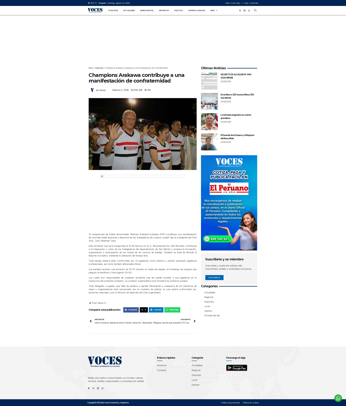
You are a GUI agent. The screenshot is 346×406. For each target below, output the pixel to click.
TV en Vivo (113, 10)
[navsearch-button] (255, 10)
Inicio (91, 68)
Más (213, 10)
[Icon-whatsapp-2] (249, 10)
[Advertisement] (173, 35)
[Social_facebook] (235, 10)
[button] (131, 309)
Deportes (164, 10)
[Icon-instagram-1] (244, 10)
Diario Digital (147, 10)
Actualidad (129, 10)
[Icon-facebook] (89, 388)
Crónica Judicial (196, 10)
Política (178, 10)
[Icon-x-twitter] (93, 388)
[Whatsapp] (103, 388)
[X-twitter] (240, 10)
